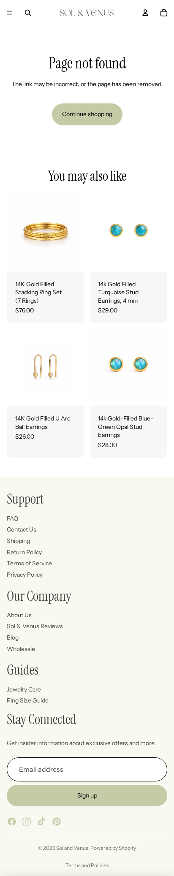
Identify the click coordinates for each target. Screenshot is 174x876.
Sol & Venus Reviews (35, 626)
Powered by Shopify (113, 848)
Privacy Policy (25, 574)
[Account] (145, 12)
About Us (19, 615)
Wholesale (21, 649)
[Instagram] (27, 821)
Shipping (18, 541)
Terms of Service (29, 563)
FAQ (12, 518)
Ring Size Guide (28, 701)
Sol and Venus (72, 848)
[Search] (28, 12)
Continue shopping (87, 114)
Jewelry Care (24, 689)
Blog (13, 637)
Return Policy (24, 552)
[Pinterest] (57, 821)
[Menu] (9, 12)
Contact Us (21, 529)
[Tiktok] (41, 821)
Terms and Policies (87, 865)
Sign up (87, 795)
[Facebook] (12, 821)
